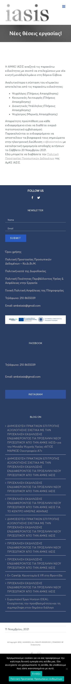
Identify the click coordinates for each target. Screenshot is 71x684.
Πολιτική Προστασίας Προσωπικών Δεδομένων (36, 678)
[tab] (35, 343)
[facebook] (32, 197)
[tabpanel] (35, 369)
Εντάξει (36, 673)
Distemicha (35, 645)
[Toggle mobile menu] (64, 6)
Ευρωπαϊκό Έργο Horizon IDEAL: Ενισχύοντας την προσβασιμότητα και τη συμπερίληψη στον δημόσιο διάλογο (33, 603)
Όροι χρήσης (13, 251)
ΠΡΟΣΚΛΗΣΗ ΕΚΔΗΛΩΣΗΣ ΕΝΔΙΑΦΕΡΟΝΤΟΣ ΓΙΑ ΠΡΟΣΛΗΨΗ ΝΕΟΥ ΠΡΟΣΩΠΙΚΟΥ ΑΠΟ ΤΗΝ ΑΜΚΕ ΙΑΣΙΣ (34, 487)
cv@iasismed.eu (52, 141)
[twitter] (38, 197)
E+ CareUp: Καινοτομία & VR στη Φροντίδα (34, 575)
